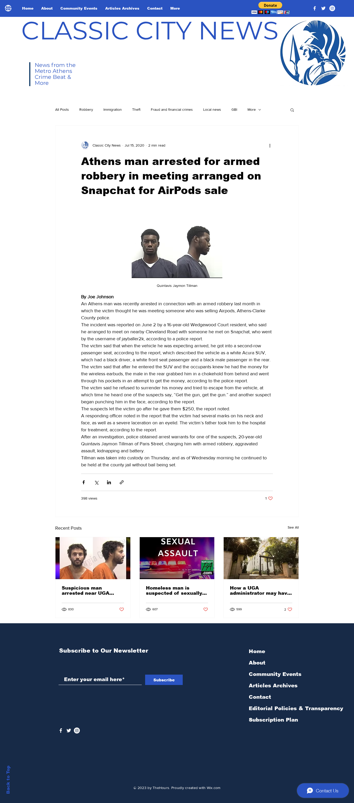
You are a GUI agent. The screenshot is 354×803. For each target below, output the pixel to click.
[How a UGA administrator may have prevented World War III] (261, 558)
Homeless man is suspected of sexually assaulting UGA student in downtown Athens (176, 590)
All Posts (62, 109)
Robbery (86, 109)
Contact (260, 697)
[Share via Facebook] (83, 482)
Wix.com (214, 788)
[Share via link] (121, 482)
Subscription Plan (273, 720)
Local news (212, 109)
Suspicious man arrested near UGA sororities (85, 590)
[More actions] (270, 145)
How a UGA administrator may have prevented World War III (260, 590)
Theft (136, 109)
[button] (270, 8)
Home (257, 651)
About (257, 663)
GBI (234, 109)
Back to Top (8, 780)
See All (293, 527)
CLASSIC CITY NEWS (150, 30)
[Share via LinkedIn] (109, 482)
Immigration (112, 109)
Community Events (275, 674)
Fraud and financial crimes (172, 109)
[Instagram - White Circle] (332, 8)
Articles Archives (273, 685)
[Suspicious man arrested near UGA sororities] (92, 558)
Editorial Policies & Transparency (296, 708)
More (251, 109)
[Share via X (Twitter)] (96, 482)
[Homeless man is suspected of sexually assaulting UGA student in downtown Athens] (177, 558)
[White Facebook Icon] (61, 730)
